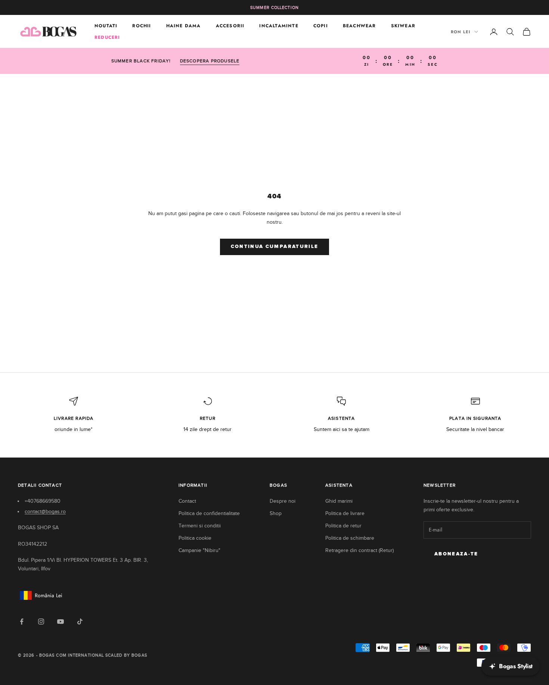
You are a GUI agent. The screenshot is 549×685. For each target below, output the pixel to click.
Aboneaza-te (456, 554)
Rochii (141, 25)
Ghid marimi (339, 501)
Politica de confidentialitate (209, 513)
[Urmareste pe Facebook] (21, 621)
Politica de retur (343, 526)
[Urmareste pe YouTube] (60, 621)
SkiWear (403, 25)
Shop (276, 513)
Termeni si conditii (200, 526)
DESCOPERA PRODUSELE (210, 60)
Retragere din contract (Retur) (359, 550)
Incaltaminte (278, 25)
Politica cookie (195, 538)
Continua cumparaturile (274, 246)
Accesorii (230, 25)
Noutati (105, 25)
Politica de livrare (345, 513)
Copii (320, 25)
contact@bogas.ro (45, 511)
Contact (187, 501)
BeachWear (359, 25)
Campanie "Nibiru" (199, 550)
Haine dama (183, 25)
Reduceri (107, 37)
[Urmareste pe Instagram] (41, 621)
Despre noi (282, 501)
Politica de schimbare (349, 538)
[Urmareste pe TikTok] (80, 621)
